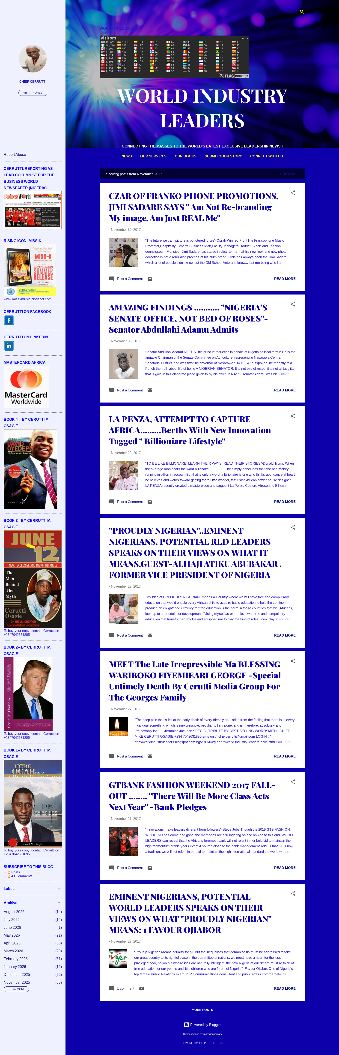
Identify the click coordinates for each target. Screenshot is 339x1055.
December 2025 (17, 975)
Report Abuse (15, 154)
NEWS (127, 156)
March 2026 (13, 951)
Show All (289, 174)
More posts (202, 1010)
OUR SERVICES (153, 156)
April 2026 (12, 943)
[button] (293, 193)
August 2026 (14, 912)
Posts (15, 872)
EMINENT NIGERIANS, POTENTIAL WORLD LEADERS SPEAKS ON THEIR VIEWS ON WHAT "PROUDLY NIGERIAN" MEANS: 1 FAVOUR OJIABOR (190, 913)
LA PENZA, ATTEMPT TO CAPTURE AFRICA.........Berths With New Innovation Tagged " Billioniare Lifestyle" (190, 429)
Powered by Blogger (205, 1025)
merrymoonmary (212, 1034)
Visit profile (32, 92)
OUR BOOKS (185, 156)
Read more (285, 279)
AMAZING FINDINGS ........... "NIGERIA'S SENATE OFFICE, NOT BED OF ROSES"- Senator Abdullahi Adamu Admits (188, 318)
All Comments (21, 876)
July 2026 (12, 920)
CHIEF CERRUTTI (32, 81)
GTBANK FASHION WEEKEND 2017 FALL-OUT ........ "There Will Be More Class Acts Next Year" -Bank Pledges (192, 795)
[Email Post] (150, 280)
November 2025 (17, 982)
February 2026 (16, 959)
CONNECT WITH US (266, 156)
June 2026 (12, 927)
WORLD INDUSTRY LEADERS (202, 107)
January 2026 (15, 967)
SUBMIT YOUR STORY (223, 156)
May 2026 (12, 935)
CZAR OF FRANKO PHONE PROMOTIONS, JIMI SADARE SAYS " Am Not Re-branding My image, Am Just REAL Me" (193, 206)
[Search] (302, 13)
